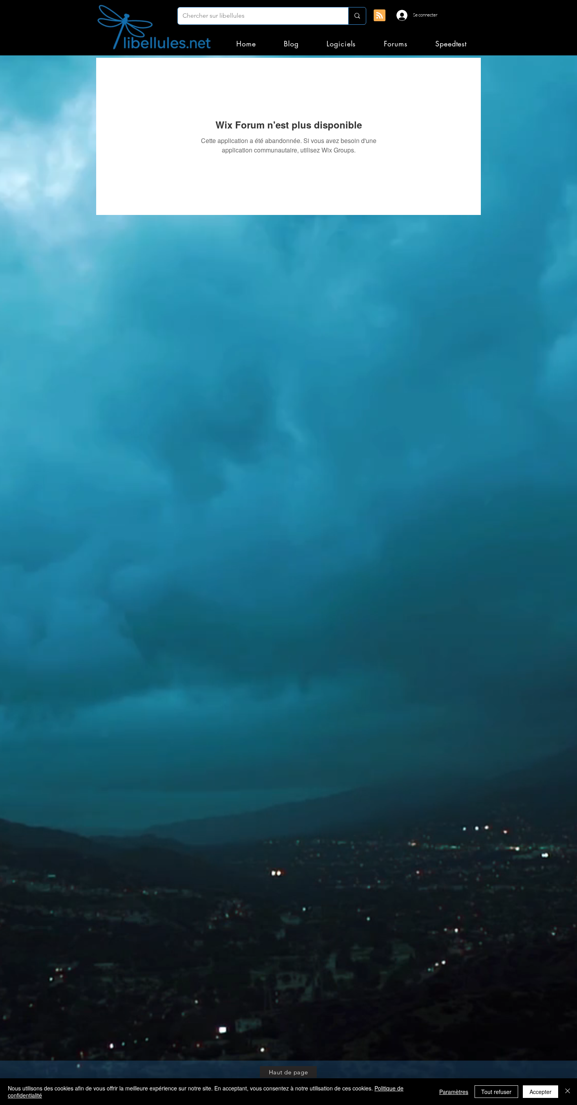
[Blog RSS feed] (379, 15)
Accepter (540, 1092)
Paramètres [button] (453, 1092)
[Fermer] (567, 1092)
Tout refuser (496, 1092)
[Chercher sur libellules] (357, 15)
